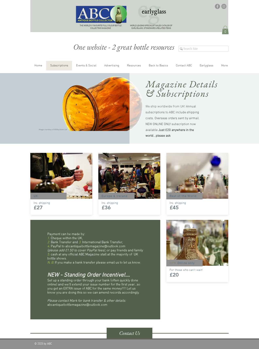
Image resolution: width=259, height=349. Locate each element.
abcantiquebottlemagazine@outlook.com (95, 246)
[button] (225, 30)
